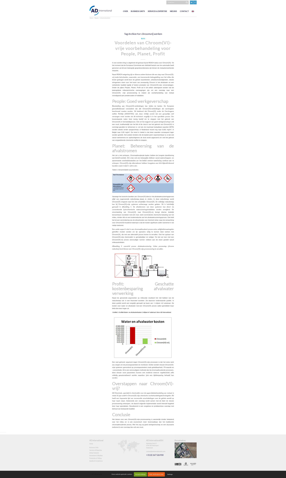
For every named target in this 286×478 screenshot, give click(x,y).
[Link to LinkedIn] (191, 2)
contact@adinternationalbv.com (155, 451)
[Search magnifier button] (187, 2)
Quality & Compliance (96, 461)
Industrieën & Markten (96, 455)
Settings (170, 474)
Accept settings (140, 474)
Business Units (93, 447)
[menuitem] (125, 11)
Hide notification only (156, 474)
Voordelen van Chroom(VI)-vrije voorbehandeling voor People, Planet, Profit (143, 48)
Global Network (94, 453)
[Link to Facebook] (195, 2)
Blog (143, 38)
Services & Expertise (95, 450)
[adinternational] (100, 11)
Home (91, 444)
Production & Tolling (95, 458)
